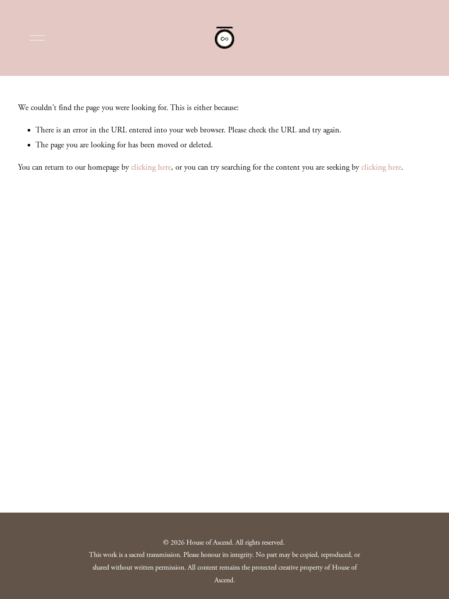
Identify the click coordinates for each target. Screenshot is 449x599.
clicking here (151, 167)
